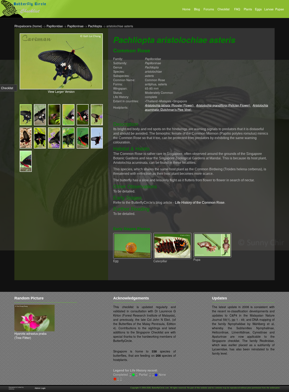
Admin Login (40, 388)
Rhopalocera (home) (28, 26)
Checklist (7, 88)
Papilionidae (55, 26)
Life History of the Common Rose (199, 202)
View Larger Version (61, 91)
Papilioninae (75, 26)
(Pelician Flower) (223, 105)
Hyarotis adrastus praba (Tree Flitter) (30, 335)
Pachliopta (95, 26)
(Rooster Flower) (169, 105)
